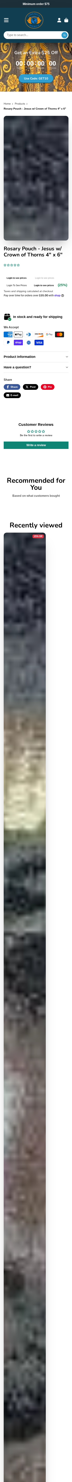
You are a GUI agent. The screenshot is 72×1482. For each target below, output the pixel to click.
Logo (34, 20)
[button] (12, 265)
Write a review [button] (36, 445)
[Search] (64, 35)
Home (7, 103)
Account (59, 20)
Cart (66, 20)
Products (20, 103)
